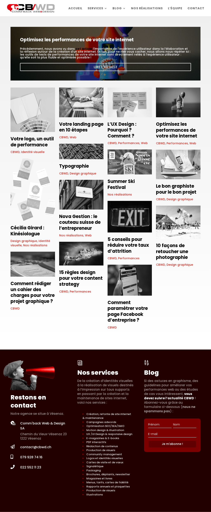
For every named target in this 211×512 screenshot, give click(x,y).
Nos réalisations (147, 8)
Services (95, 8)
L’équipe (175, 8)
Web (73, 137)
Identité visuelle (33, 152)
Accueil (75, 8)
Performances (128, 143)
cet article (11, 49)
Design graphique (83, 173)
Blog (117, 8)
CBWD (15, 152)
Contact (196, 8)
